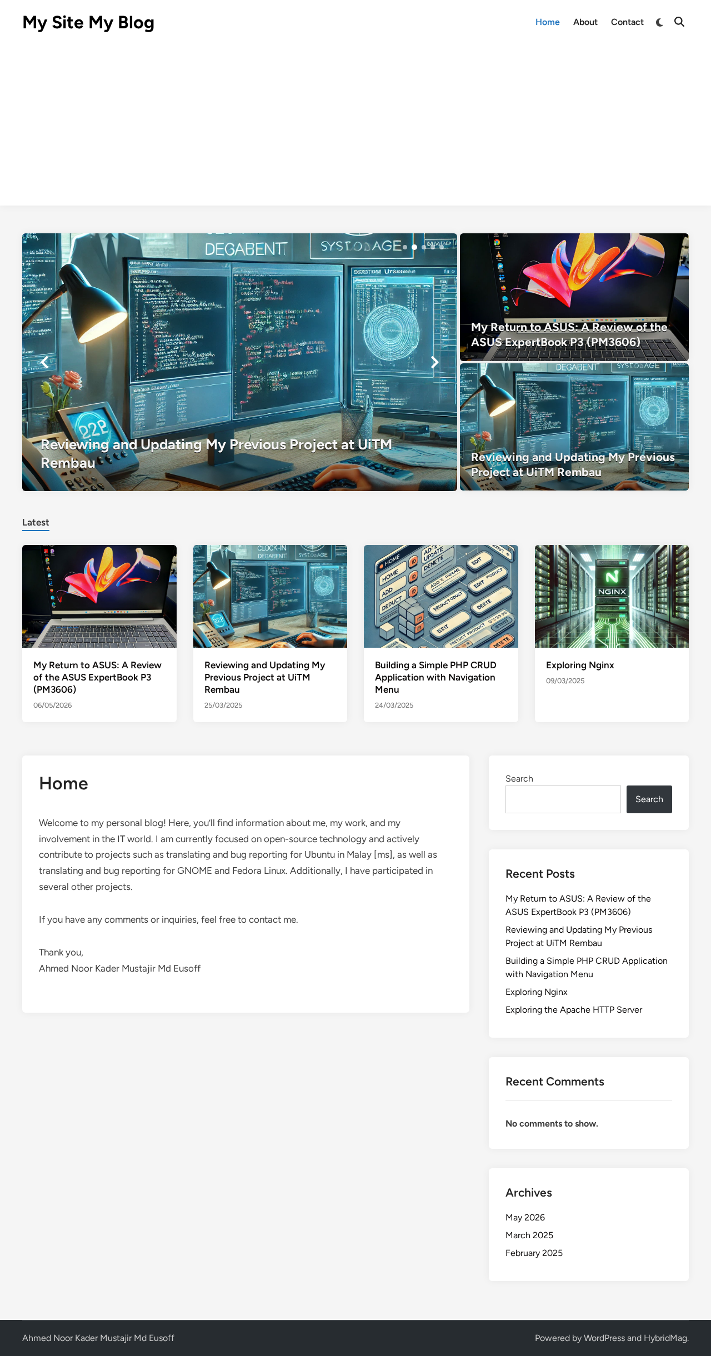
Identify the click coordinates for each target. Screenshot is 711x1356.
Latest (35, 522)
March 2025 (529, 1235)
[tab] (35, 521)
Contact (627, 22)
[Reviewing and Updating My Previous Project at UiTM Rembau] (239, 362)
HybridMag (665, 1338)
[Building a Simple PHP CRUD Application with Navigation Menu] (441, 596)
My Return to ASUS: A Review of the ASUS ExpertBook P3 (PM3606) (97, 677)
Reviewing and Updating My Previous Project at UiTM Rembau (264, 677)
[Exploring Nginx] (612, 596)
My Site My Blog (88, 22)
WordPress (604, 1338)
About (585, 22)
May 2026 (525, 1217)
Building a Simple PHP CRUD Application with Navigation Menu (436, 677)
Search (519, 778)
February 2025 (534, 1253)
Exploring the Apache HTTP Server (573, 1009)
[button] (405, 247)
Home (547, 22)
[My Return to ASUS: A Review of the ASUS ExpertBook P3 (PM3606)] (574, 297)
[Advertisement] (355, 128)
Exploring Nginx (580, 665)
